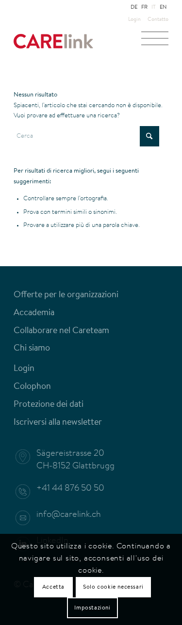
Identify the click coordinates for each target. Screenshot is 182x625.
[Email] (27, 518)
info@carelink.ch (68, 515)
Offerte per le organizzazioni (66, 295)
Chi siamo (32, 348)
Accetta (53, 587)
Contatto (158, 19)
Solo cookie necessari (113, 587)
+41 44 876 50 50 (70, 488)
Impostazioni (92, 608)
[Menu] (154, 41)
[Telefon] (27, 491)
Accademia (34, 313)
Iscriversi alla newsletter (58, 422)
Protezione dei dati (48, 405)
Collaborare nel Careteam (61, 331)
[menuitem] (135, 19)
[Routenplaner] (27, 456)
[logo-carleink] (75, 46)
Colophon (32, 387)
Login (134, 19)
